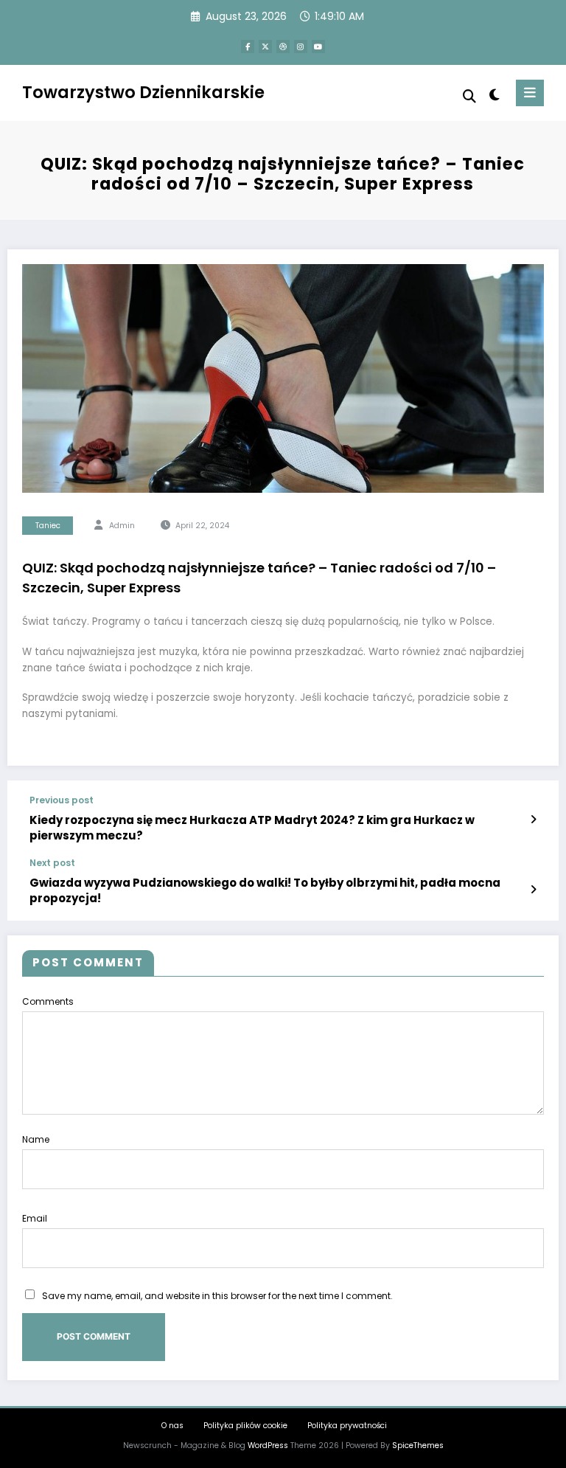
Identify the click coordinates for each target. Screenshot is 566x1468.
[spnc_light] (493, 95)
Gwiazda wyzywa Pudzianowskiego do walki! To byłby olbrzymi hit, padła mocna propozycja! (264, 890)
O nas (172, 1425)
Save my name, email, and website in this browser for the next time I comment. (217, 1295)
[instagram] (300, 46)
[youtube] (318, 46)
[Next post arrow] (533, 890)
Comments (48, 1001)
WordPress (268, 1445)
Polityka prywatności (347, 1425)
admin (122, 525)
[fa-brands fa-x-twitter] (265, 46)
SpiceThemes (418, 1445)
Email (34, 1218)
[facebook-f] (247, 46)
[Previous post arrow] (533, 819)
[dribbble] (283, 46)
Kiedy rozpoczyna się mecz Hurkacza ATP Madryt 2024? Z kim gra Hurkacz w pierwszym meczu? (252, 827)
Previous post (61, 800)
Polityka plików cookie (245, 1425)
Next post (52, 863)
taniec (47, 525)
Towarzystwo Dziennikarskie (143, 92)
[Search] (469, 96)
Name (35, 1139)
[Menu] (530, 93)
